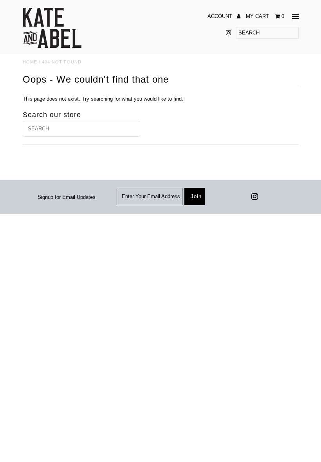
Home (30, 62)
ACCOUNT (220, 16)
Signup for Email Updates (67, 197)
